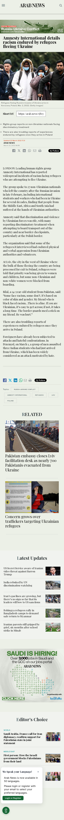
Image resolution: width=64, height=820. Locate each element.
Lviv (53, 395)
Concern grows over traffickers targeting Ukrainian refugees (32, 521)
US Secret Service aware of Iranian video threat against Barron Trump (23, 571)
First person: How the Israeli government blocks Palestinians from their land (22, 758)
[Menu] (3, 5)
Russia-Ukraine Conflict (24, 389)
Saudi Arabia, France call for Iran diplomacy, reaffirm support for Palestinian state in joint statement (23, 738)
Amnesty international (17, 395)
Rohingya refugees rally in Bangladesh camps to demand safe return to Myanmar (21, 613)
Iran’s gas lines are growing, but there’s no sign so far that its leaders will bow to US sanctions (22, 599)
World (7, 730)
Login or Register (13, 798)
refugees (39, 395)
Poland (10, 401)
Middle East (9, 752)
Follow (55, 150)
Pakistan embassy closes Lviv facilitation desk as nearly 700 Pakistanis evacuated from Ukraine (30, 462)
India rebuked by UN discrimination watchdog (18, 584)
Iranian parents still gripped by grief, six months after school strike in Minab (22, 627)
